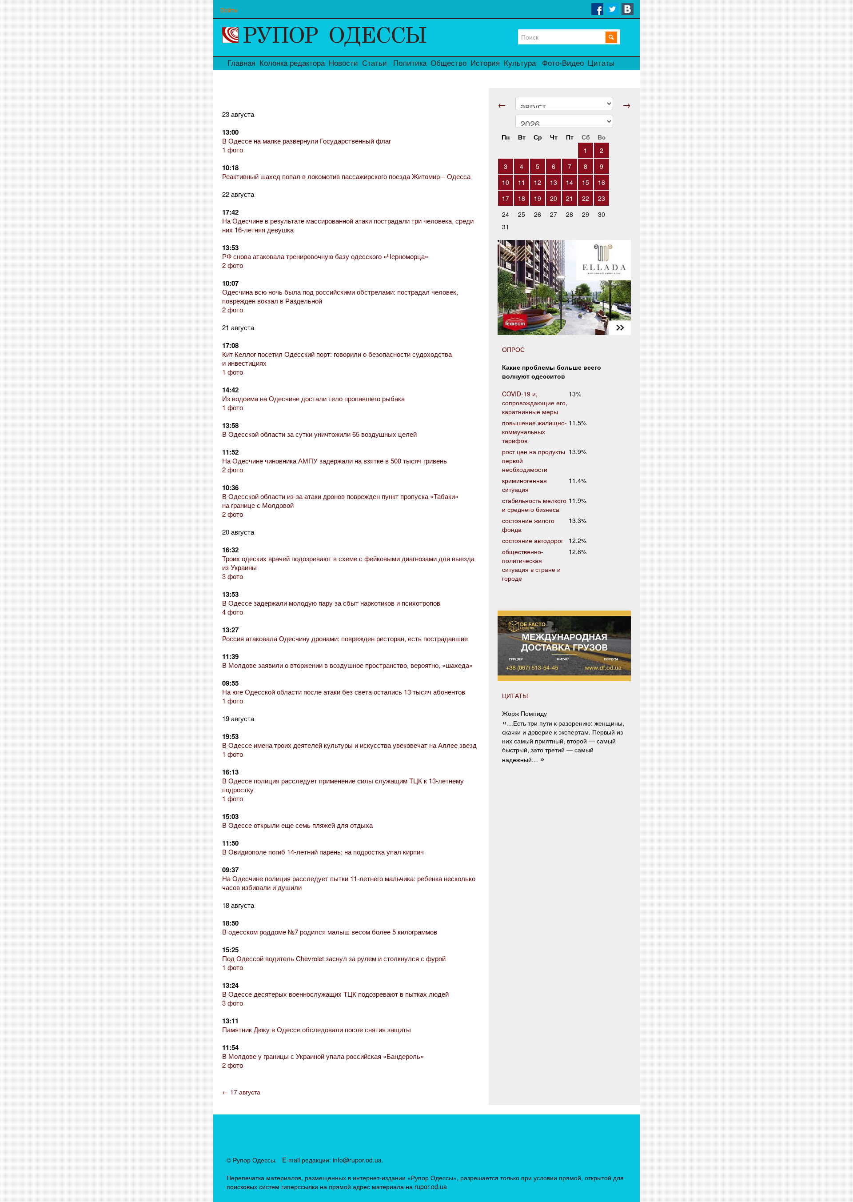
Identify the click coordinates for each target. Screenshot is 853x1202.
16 (601, 182)
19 (537, 198)
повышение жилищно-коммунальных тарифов (534, 431)
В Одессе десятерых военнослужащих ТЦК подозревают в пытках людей (335, 993)
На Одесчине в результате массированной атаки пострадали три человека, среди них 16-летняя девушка (348, 225)
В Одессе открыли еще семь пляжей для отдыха (297, 825)
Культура (520, 63)
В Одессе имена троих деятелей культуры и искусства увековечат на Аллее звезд (349, 745)
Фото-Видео (563, 63)
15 (585, 182)
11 (521, 182)
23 (601, 198)
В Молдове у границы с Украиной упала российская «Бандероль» (323, 1056)
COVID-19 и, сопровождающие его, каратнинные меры (534, 402)
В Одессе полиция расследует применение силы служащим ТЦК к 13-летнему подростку (343, 785)
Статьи (374, 63)
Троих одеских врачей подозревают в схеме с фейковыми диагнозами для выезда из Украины (348, 563)
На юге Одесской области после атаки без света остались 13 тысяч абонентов (343, 691)
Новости (343, 63)
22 (585, 198)
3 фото (232, 576)
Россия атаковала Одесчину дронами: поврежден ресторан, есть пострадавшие (345, 638)
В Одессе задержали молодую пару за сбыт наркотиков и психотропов (331, 602)
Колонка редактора (292, 63)
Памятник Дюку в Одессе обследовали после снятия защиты (316, 1029)
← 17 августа (241, 1091)
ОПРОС (513, 349)
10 (505, 182)
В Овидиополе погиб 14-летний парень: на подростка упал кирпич (323, 851)
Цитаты (601, 63)
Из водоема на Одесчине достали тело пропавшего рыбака (313, 398)
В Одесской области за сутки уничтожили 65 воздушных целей (319, 434)
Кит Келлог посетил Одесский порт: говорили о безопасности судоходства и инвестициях (337, 358)
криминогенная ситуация (524, 485)
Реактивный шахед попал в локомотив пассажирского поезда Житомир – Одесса (346, 176)
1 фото (232, 149)
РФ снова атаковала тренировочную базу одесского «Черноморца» (325, 256)
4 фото (232, 611)
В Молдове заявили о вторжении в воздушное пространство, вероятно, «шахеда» (347, 665)
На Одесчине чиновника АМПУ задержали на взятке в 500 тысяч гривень (334, 460)
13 (553, 182)
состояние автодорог (532, 540)
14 (569, 182)
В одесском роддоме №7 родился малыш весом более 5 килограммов (329, 931)
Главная (241, 63)
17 (505, 198)
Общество (448, 63)
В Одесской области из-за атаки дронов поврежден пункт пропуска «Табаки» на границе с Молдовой (340, 500)
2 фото (232, 265)
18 (521, 198)
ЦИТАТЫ (515, 695)
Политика (409, 63)
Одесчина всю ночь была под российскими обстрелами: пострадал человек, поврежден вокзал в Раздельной (340, 296)
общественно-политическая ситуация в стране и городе (531, 565)
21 (569, 198)
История (485, 63)
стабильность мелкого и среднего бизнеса (534, 505)
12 (537, 182)
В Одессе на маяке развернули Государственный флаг (306, 140)
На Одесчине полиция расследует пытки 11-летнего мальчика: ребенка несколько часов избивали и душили (348, 883)
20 (553, 198)
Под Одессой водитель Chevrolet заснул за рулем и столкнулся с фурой (334, 958)
